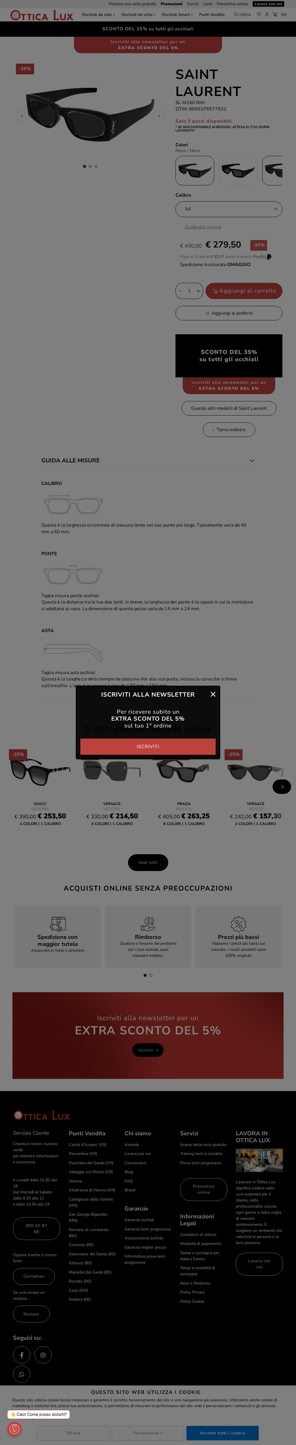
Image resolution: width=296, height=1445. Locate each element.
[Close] (213, 694)
